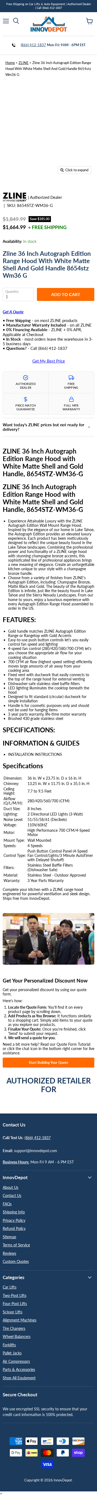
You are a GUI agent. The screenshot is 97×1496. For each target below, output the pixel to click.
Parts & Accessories (19, 1369)
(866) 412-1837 (33, 45)
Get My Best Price (48, 361)
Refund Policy (14, 1228)
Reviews (9, 1253)
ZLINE (24, 63)
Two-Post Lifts (14, 1295)
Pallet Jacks (12, 1353)
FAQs (7, 1204)
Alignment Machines (19, 1320)
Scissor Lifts (12, 1312)
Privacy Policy (14, 1220)
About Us (10, 1187)
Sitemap (9, 1237)
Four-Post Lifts (15, 1303)
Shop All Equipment (19, 1378)
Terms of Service (16, 1245)
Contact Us (12, 1195)
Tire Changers (14, 1328)
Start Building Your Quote (48, 1062)
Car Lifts (9, 1287)
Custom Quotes (16, 1261)
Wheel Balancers (16, 1336)
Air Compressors (16, 1361)
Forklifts (9, 1345)
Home (10, 63)
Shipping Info (14, 1212)
